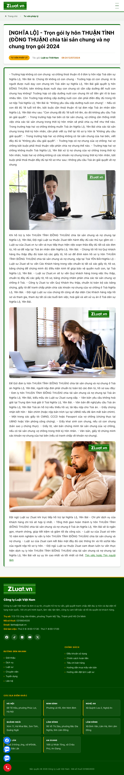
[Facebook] (7, 740)
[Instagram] (22, 637)
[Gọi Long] (7, 768)
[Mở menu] (117, 5)
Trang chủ (12, 16)
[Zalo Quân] (7, 758)
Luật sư (9, 667)
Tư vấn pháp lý (31, 16)
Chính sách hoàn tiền (77, 658)
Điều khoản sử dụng (77, 653)
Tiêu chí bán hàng (76, 662)
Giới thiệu (10, 657)
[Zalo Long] (7, 749)
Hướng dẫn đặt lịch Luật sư (80, 672)
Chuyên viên (12, 671)
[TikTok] (14, 637)
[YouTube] (30, 637)
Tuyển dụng (12, 676)
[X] (37, 637)
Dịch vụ (9, 662)
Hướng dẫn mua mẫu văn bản (82, 667)
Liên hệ (9, 681)
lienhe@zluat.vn (18, 624)
